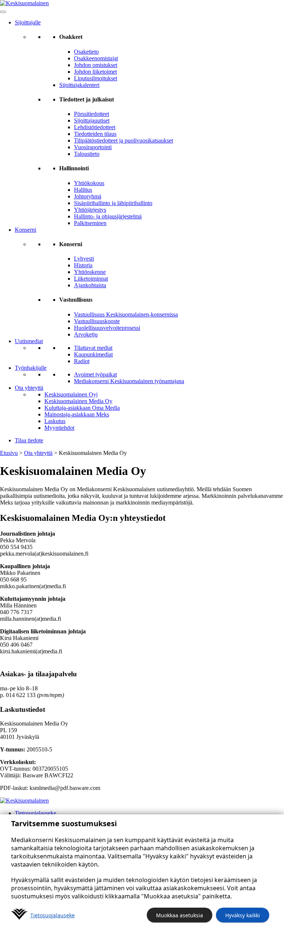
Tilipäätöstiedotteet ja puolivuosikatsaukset (123, 140)
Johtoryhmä (87, 196)
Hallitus (83, 190)
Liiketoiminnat (91, 278)
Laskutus (54, 421)
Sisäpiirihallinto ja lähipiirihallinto (113, 203)
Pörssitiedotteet (91, 114)
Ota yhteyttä (29, 388)
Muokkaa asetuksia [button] (179, 915)
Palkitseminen (90, 223)
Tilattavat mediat (93, 348)
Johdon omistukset (95, 65)
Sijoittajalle (28, 22)
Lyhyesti (84, 258)
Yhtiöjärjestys (90, 210)
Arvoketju (86, 334)
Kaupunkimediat (93, 354)
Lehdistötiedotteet (94, 127)
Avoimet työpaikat (95, 374)
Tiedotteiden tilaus (95, 134)
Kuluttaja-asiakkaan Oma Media (82, 408)
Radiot (81, 361)
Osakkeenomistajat (96, 58)
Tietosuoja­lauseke (52, 915)
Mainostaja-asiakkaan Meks (76, 414)
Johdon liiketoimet (95, 71)
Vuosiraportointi (93, 147)
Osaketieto (86, 51)
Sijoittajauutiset (91, 120)
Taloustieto (86, 154)
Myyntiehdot (59, 428)
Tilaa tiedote (29, 440)
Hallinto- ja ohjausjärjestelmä (108, 216)
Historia (83, 265)
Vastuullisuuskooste (97, 321)
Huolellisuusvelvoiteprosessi (107, 328)
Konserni (25, 230)
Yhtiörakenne (90, 272)
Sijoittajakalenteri (79, 85)
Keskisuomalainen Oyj (71, 394)
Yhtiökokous (89, 183)
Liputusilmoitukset (95, 78)
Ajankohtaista (90, 285)
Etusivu (9, 453)
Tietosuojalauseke (35, 813)
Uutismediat (29, 341)
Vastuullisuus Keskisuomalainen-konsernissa (126, 314)
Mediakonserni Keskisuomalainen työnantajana (129, 381)
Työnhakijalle (31, 368)
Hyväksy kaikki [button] (242, 915)
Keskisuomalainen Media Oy (78, 401)
